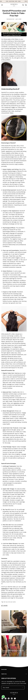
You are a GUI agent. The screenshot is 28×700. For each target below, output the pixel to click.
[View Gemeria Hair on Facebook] (9, 698)
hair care (6, 601)
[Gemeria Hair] (14, 5)
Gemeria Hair (4, 669)
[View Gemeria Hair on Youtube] (15, 698)
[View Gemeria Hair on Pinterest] (12, 698)
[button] (23, 5)
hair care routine (12, 601)
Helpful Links (4, 673)
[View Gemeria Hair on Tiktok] (5, 698)
